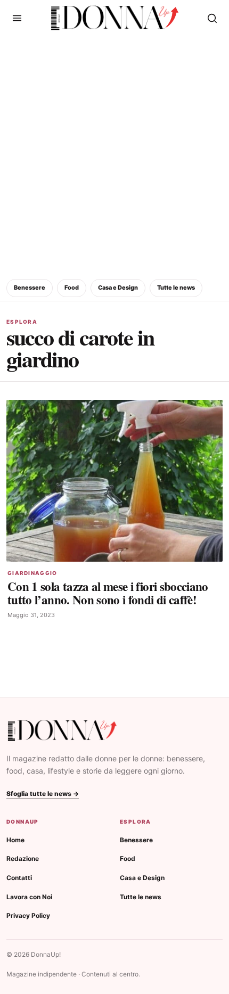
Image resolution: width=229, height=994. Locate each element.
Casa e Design (118, 287)
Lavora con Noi (29, 897)
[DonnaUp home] (62, 731)
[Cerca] (212, 18)
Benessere (29, 287)
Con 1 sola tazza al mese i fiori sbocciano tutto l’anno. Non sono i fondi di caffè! (107, 593)
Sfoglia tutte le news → (42, 794)
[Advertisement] (114, 155)
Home (15, 840)
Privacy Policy (28, 915)
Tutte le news (176, 287)
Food (71, 287)
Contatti (19, 878)
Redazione (22, 858)
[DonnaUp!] (115, 18)
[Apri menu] (17, 18)
